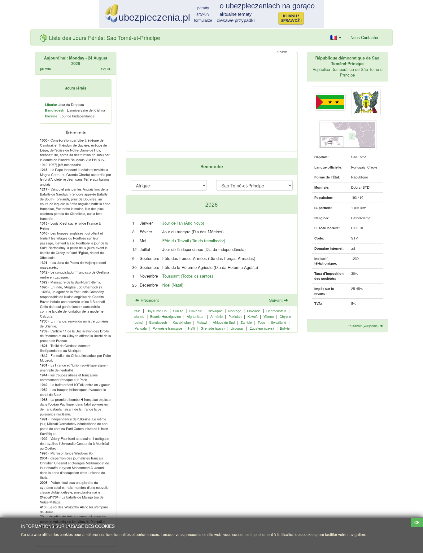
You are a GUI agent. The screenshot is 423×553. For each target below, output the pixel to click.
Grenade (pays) (213, 328)
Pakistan (235, 316)
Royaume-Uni (156, 310)
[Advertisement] (212, 102)
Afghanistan (195, 316)
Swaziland (278, 322)
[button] (336, 37)
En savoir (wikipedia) (363, 325)
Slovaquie (215, 310)
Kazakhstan (182, 322)
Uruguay (237, 328)
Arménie (216, 316)
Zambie (246, 322)
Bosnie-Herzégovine (165, 316)
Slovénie (195, 310)
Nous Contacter (364, 37)
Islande (138, 316)
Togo (261, 322)
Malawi (202, 322)
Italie (137, 310)
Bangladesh (158, 322)
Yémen (269, 316)
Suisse (178, 310)
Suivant (276, 300)
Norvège (234, 310)
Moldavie (253, 310)
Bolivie (285, 328)
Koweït (252, 316)
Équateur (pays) (262, 328)
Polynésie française (167, 328)
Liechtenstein (276, 310)
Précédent (149, 300)
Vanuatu (141, 328)
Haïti (191, 328)
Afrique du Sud (224, 322)
